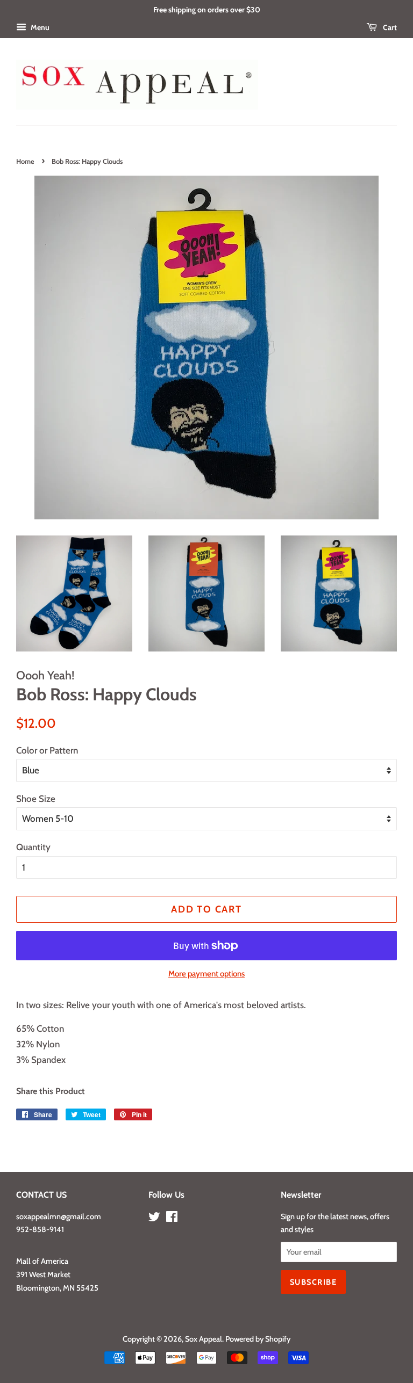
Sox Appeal (203, 1339)
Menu (39, 27)
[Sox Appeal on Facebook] (172, 1218)
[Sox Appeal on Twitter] (154, 1218)
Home (25, 161)
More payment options (206, 974)
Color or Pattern (47, 750)
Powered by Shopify (257, 1339)
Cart (389, 27)
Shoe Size (35, 798)
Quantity (33, 847)
